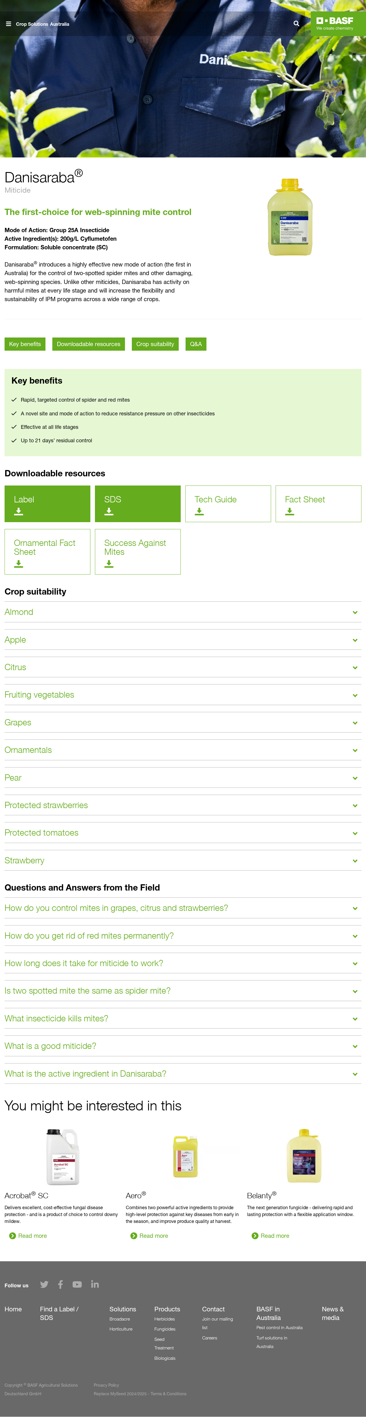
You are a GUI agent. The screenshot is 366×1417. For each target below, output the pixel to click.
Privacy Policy (106, 1385)
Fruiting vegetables (39, 694)
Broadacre (120, 1319)
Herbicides (164, 1319)
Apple (15, 639)
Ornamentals (28, 750)
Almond (19, 612)
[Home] (335, 23)
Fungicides (165, 1329)
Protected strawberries (46, 805)
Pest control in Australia (279, 1327)
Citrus (15, 667)
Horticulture (121, 1329)
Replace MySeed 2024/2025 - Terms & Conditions (140, 1393)
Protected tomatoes (41, 832)
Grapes (18, 722)
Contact (213, 1309)
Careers (209, 1338)
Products (167, 1309)
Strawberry (24, 860)
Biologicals (165, 1358)
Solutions (123, 1309)
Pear (13, 777)
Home (13, 1309)
